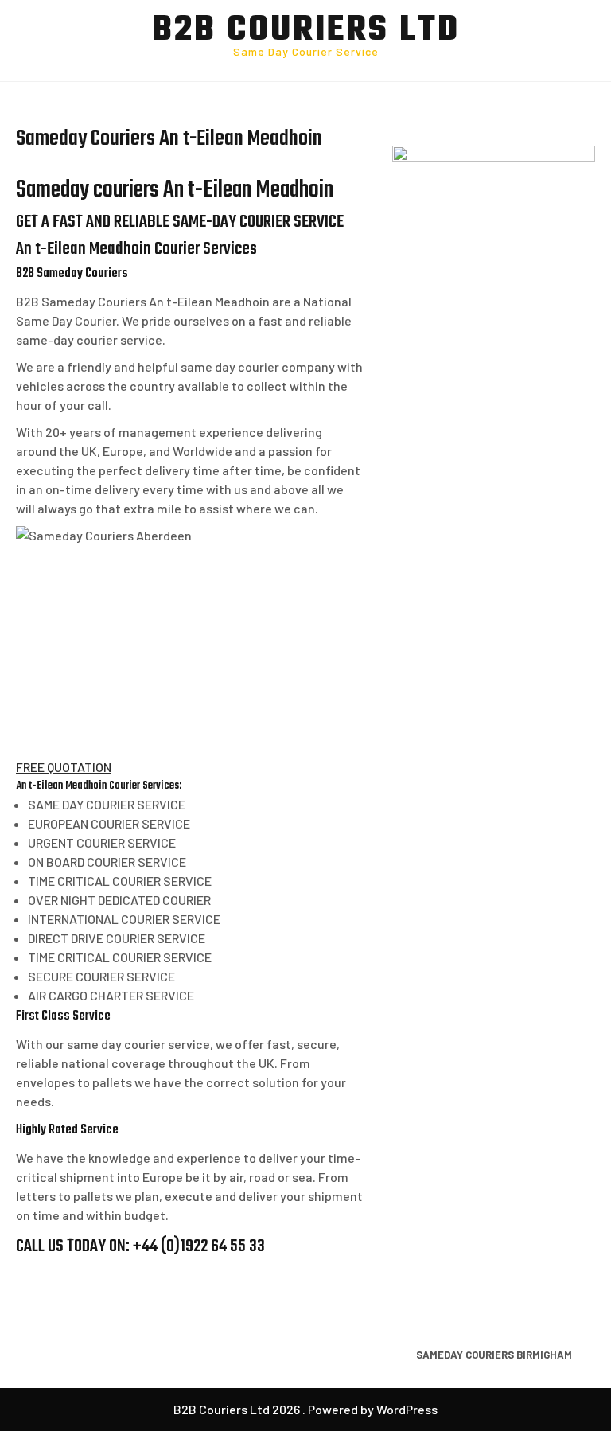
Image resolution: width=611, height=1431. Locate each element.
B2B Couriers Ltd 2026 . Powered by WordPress (305, 1409)
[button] (63, 766)
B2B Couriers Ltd (306, 31)
